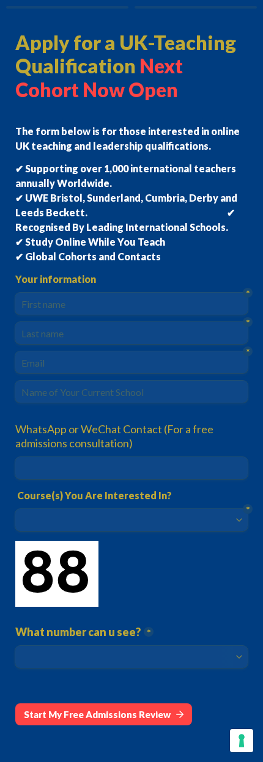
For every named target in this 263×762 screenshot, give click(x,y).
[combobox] (131, 468)
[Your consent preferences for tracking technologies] (241, 740)
